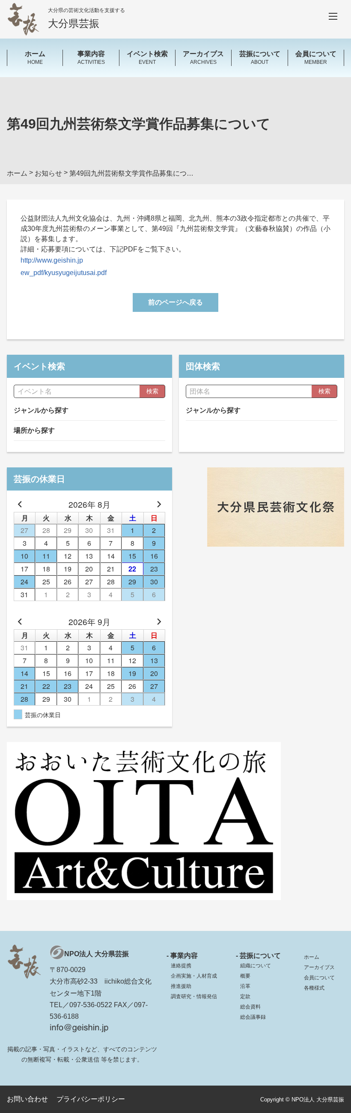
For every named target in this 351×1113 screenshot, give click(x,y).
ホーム (311, 957)
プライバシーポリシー (91, 1099)
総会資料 (250, 1007)
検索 (152, 391)
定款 (245, 996)
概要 (245, 976)
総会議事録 (253, 1017)
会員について (319, 978)
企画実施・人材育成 (194, 976)
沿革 (245, 986)
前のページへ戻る (175, 302)
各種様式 (314, 988)
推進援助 (181, 986)
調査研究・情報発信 (194, 996)
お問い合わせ (27, 1099)
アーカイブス (319, 967)
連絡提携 (181, 966)
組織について (255, 966)
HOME (35, 57)
